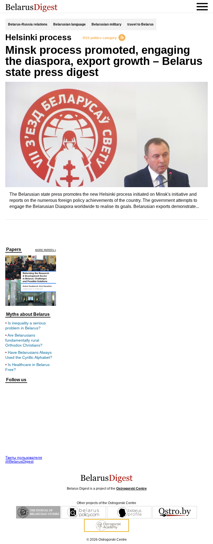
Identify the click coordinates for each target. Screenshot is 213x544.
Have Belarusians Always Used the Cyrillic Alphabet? (28, 355)
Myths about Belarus (28, 314)
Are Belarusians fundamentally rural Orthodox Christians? (23, 340)
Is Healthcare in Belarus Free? (27, 367)
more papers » (45, 250)
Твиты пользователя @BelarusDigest (23, 459)
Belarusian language (69, 24)
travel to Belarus (140, 24)
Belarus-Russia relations (27, 24)
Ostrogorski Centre (131, 488)
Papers (13, 249)
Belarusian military (106, 24)
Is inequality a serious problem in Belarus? (25, 325)
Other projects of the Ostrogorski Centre (106, 503)
